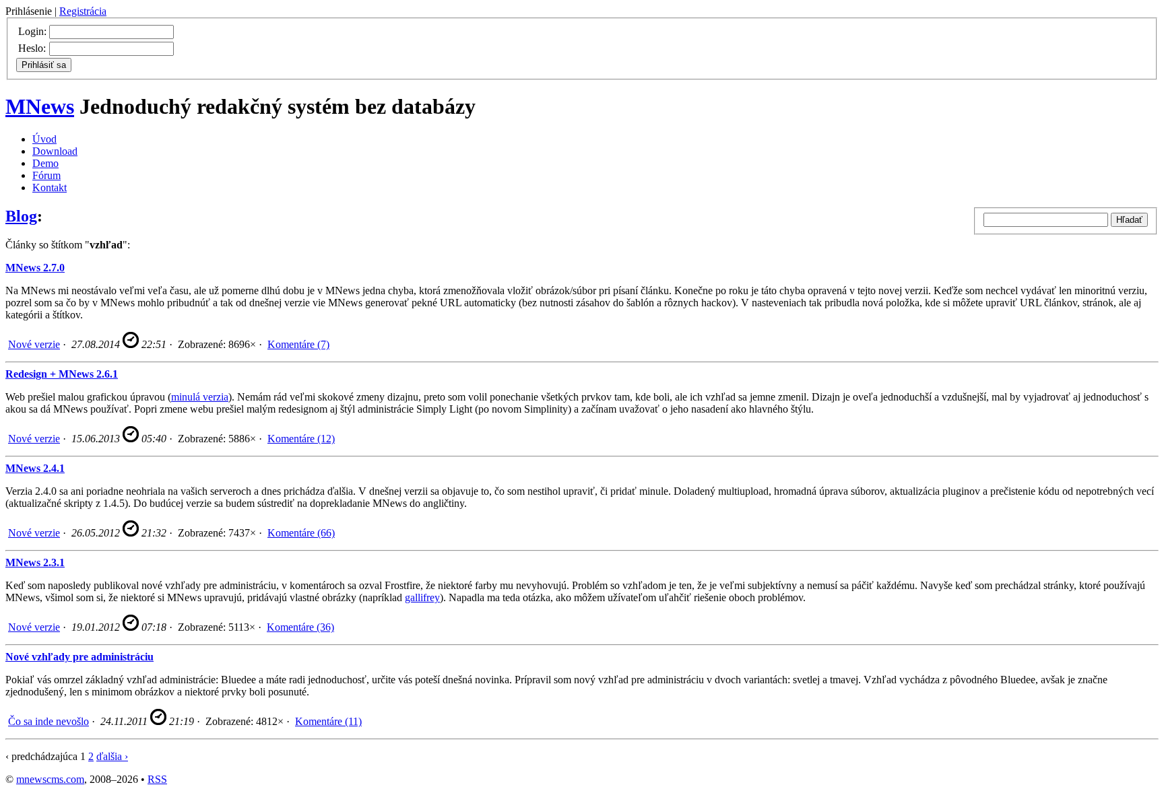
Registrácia (82, 11)
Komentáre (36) (300, 627)
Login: (32, 31)
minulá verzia (199, 397)
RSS (157, 779)
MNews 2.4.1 (35, 468)
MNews (39, 106)
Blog (21, 216)
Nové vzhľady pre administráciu (79, 656)
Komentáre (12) (301, 438)
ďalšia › (112, 756)
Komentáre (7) (298, 344)
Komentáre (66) (301, 533)
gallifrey (422, 597)
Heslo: (32, 48)
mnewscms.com (50, 779)
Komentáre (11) (328, 721)
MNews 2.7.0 (35, 267)
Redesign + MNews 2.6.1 (61, 374)
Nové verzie (34, 344)
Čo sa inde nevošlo (48, 721)
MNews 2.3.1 (35, 562)
